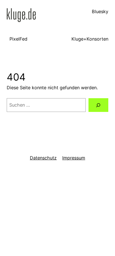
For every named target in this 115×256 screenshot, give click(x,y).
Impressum (73, 158)
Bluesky (100, 11)
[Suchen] (98, 105)
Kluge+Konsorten (89, 39)
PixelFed (18, 39)
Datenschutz (43, 158)
